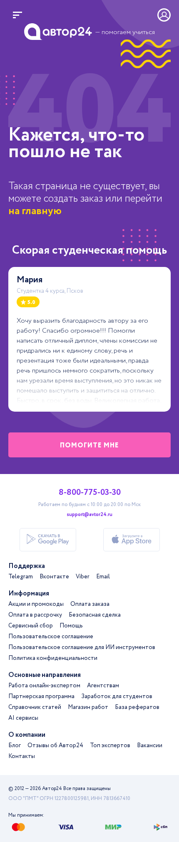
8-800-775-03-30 (90, 492)
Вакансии (149, 745)
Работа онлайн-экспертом (44, 686)
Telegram (20, 577)
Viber (83, 577)
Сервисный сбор (30, 626)
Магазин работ (88, 707)
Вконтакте (54, 577)
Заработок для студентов (116, 696)
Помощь (71, 626)
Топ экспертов (110, 745)
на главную (35, 211)
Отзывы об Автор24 (55, 745)
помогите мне (89, 445)
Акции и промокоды (36, 604)
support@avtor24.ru (89, 514)
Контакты (21, 756)
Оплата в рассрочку (35, 615)
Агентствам (103, 686)
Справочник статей (34, 707)
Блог (14, 745)
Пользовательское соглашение (50, 636)
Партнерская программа (41, 696)
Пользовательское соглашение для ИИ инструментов (81, 647)
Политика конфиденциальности (52, 658)
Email (103, 577)
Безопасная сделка (95, 615)
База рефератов (137, 707)
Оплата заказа (89, 604)
